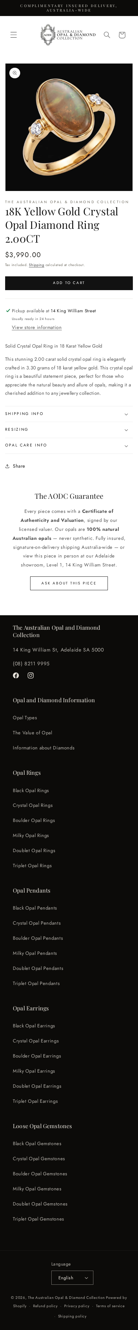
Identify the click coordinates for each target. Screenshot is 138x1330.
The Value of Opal (32, 732)
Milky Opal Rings (31, 835)
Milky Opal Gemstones (37, 1188)
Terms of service (110, 1305)
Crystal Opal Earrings (36, 1040)
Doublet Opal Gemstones (40, 1203)
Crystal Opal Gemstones (39, 1158)
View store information (37, 327)
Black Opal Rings (31, 790)
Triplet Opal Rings (32, 865)
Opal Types (25, 717)
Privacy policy (76, 1305)
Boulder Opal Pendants (38, 938)
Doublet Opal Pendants (38, 968)
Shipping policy (72, 1316)
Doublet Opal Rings (34, 850)
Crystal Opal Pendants (37, 923)
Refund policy (45, 1305)
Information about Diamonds (43, 747)
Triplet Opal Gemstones (38, 1218)
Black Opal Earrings (34, 1025)
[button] (13, 35)
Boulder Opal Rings (34, 820)
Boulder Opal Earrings (37, 1055)
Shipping (36, 264)
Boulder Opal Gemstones (40, 1173)
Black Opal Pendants (35, 907)
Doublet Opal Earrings (37, 1086)
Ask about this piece (68, 583)
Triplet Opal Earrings (35, 1101)
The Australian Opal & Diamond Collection (66, 1297)
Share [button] (19, 466)
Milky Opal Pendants (35, 953)
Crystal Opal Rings (33, 805)
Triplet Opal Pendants (36, 983)
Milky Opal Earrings (34, 1071)
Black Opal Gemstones (37, 1143)
